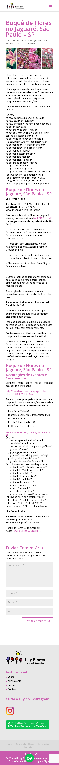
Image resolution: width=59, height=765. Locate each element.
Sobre (11, 676)
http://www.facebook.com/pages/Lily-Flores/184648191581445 (26, 393)
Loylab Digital (43, 761)
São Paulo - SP (13, 43)
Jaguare (37, 40)
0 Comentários (29, 43)
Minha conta (14, 680)
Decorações (43, 744)
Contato (12, 689)
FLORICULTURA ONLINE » (27, 530)
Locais (45, 40)
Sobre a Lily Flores (25, 744)
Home (9, 744)
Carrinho (12, 685)
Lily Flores (14, 40)
